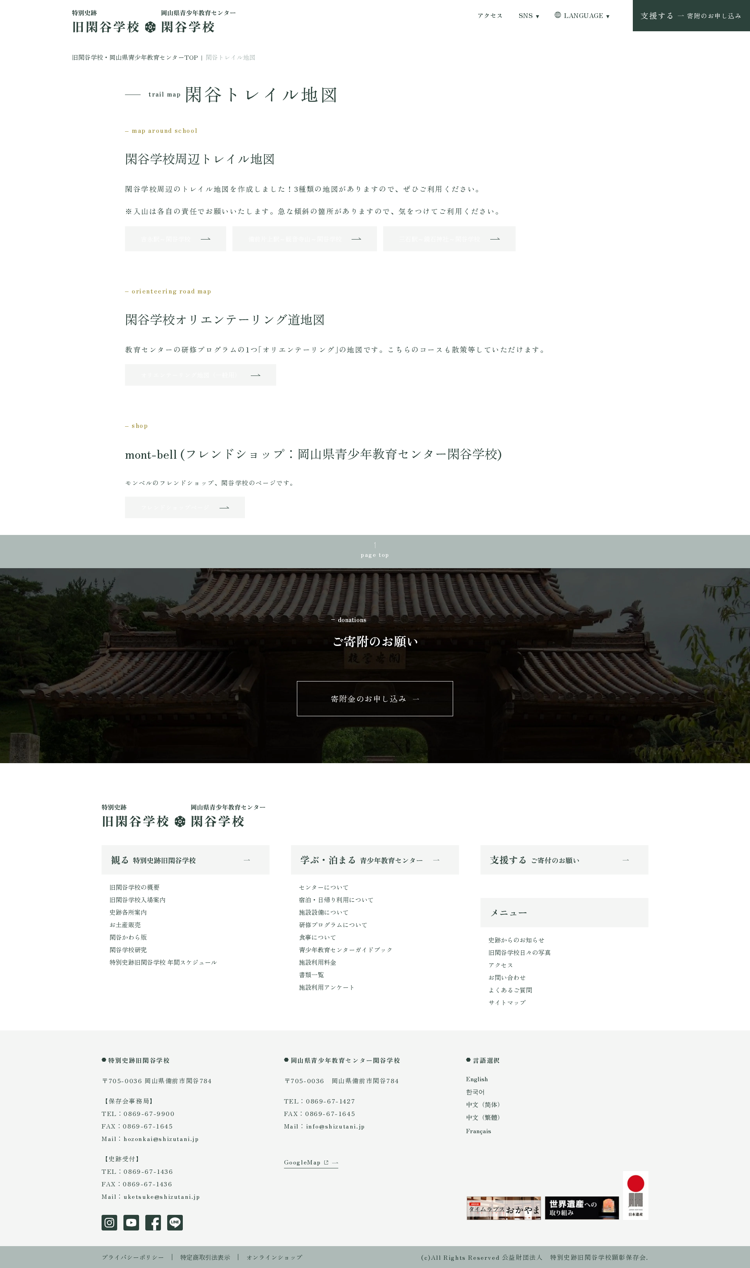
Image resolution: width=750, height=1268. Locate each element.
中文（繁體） (485, 1117)
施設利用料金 (317, 962)
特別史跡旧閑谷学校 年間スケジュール (163, 962)
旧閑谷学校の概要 (134, 887)
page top (375, 554)
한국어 (475, 1091)
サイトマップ (507, 1002)
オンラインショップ (274, 1257)
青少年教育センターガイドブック (346, 949)
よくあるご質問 (510, 989)
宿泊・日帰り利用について (336, 899)
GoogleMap (302, 1161)
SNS (526, 15)
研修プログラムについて (333, 924)
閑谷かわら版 (128, 937)
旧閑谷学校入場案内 (137, 899)
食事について (317, 937)
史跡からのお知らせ (516, 939)
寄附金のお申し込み (369, 698)
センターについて (324, 887)
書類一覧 (311, 974)
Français (478, 1130)
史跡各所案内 (128, 912)
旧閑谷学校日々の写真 (519, 952)
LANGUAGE (583, 15)
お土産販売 (125, 924)
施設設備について (324, 912)
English (477, 1078)
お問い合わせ (507, 977)
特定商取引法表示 (205, 1257)
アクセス (490, 15)
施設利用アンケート (327, 987)
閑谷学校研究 (128, 949)
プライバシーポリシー (133, 1257)
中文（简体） (485, 1104)
